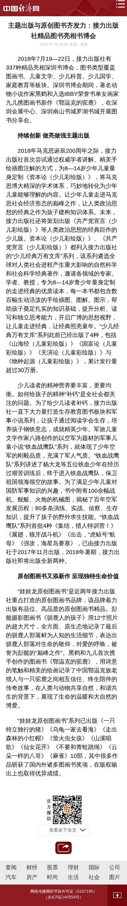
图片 (114, 877)
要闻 (11, 867)
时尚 (52, 877)
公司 (114, 867)
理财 (73, 867)
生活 (73, 877)
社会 (94, 877)
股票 (52, 867)
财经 (31, 867)
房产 (31, 877)
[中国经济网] (21, 8)
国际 (94, 867)
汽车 (11, 877)
